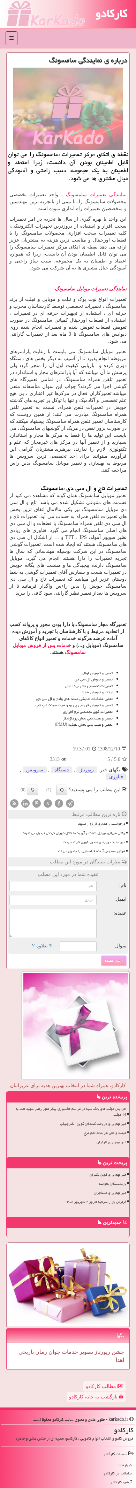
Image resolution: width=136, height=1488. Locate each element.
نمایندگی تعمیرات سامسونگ (96, 194)
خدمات (69, 1352)
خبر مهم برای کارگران (111, 1142)
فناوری (116, 776)
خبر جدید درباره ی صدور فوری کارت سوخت (94, 842)
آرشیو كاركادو (121, 1482)
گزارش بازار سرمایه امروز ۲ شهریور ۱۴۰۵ (95, 1201)
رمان (40, 1352)
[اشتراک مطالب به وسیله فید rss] (14, 803)
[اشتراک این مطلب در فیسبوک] (59, 803)
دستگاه (61, 769)
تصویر (85, 1352)
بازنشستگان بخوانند (112, 1183)
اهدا (120, 1360)
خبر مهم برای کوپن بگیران (108, 1174)
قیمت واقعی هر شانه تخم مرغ (105, 1132)
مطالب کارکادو (102, 1386)
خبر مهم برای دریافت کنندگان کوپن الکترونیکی (93, 1123)
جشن (117, 1352)
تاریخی (26, 1352)
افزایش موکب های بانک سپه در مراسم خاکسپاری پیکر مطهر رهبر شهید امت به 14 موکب (71, 1111)
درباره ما (125, 1464)
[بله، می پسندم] (61, 790)
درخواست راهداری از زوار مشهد (101, 823)
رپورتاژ (87, 769)
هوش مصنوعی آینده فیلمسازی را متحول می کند (91, 851)
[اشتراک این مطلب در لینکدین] (25, 803)
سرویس (34, 769)
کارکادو (111, 13)
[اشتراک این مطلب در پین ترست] (36, 803)
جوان (53, 1352)
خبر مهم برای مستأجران (110, 1192)
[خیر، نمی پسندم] (32, 790)
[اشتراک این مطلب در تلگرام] (70, 803)
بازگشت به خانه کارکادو (94, 1396)
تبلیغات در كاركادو (118, 1473)
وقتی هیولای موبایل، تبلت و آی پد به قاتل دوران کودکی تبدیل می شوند (74, 833)
